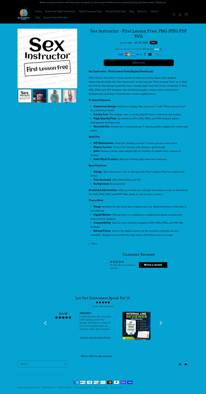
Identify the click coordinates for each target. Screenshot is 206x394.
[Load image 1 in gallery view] (25, 96)
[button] (174, 14)
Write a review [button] (153, 265)
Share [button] (95, 243)
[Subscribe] (65, 364)
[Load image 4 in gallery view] (69, 96)
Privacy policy (117, 387)
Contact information (83, 387)
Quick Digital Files (32, 388)
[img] (103, 302)
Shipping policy (101, 387)
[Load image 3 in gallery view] (55, 96)
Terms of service (64, 387)
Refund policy (49, 387)
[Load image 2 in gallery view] (40, 96)
